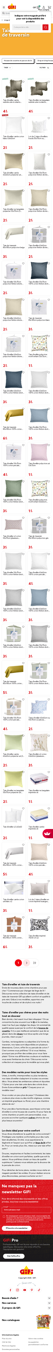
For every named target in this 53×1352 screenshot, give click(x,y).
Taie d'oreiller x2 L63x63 (12, 827)
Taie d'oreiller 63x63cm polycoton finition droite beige (12, 319)
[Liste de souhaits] (23, 82)
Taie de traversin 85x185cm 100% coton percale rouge (12, 937)
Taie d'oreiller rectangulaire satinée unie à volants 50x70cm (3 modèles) (39, 101)
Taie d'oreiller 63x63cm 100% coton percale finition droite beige (37, 864)
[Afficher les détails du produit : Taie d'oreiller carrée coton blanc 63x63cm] (14, 125)
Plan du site (6, 1339)
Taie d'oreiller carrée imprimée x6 (36, 828)
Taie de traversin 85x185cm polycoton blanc (39, 319)
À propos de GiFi (11, 1308)
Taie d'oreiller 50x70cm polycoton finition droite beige (37, 210)
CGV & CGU (6, 1342)
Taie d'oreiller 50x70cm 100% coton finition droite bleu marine (38, 283)
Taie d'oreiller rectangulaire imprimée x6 (39, 792)
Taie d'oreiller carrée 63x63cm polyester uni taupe (12, 174)
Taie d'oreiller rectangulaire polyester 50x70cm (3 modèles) (13, 210)
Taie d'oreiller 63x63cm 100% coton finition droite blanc (38, 392)
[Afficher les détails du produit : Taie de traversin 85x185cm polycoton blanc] (39, 306)
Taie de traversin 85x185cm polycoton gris (38, 537)
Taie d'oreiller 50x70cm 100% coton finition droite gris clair (38, 646)
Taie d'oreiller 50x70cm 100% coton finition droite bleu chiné (38, 428)
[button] (38, 7)
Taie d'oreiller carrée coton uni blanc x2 (13, 901)
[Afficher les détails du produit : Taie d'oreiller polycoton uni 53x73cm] (39, 452)
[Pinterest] (31, 1290)
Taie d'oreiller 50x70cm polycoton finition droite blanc (12, 283)
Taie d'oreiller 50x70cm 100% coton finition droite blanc (13, 574)
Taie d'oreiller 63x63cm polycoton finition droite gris (37, 247)
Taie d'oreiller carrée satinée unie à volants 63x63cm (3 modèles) (11, 101)
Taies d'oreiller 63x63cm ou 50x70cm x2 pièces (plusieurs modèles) (39, 719)
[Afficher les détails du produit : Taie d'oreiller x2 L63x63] (14, 815)
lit (34, 1022)
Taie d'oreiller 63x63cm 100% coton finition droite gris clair (13, 610)
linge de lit (40, 1143)
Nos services (9, 1303)
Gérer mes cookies (35, 1339)
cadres (31, 1118)
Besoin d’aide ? (10, 1298)
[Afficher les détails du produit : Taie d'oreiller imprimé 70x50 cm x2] (39, 924)
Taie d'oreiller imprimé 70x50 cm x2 (37, 937)
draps (20, 1034)
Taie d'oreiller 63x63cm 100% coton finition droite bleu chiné (38, 610)
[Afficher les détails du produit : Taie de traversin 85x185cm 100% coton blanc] (14, 851)
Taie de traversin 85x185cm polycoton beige (14, 247)
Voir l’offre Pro (13, 1256)
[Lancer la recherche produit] (3, 13)
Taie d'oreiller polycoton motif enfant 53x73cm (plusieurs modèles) (37, 356)
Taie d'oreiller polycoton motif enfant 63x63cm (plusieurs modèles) (37, 501)
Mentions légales (9, 1346)
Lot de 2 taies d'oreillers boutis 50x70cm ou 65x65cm (37, 138)
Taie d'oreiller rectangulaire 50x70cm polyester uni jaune (13, 792)
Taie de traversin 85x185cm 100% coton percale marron (12, 428)
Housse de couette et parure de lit (18, 61)
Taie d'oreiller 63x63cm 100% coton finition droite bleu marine (13, 392)
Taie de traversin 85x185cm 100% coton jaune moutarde (12, 683)
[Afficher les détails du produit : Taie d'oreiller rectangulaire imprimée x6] (39, 779)
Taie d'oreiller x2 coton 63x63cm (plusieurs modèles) (37, 755)
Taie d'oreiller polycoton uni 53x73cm (39, 465)
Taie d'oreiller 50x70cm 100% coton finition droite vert (13, 501)
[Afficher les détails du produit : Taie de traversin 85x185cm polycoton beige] (14, 234)
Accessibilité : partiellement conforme (38, 1343)
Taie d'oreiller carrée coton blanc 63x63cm (13, 138)
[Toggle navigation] (4, 7)
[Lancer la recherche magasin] (45, 27)
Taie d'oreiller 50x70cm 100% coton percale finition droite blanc (12, 465)
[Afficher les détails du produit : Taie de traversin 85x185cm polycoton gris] (39, 524)
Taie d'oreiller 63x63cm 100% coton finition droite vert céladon (13, 646)
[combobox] (7, 68)
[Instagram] (17, 1290)
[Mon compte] (44, 7)
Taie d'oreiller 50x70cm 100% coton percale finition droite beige (12, 719)
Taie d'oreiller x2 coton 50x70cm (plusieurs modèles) (12, 537)
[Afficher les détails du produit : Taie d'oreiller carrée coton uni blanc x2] (14, 888)
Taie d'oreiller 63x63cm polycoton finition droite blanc (12, 356)
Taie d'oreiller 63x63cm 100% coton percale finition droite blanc (37, 574)
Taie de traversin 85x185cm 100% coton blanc (12, 864)
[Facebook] (10, 1290)
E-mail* (6, 1207)
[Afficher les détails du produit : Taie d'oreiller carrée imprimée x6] (39, 815)
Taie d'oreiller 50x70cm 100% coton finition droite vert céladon (38, 683)
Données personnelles (11, 1349)
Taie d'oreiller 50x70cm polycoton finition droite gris (37, 174)
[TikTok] (38, 1290)
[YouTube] (24, 1290)
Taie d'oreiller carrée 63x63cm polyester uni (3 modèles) (13, 755)
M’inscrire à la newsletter (16, 1228)
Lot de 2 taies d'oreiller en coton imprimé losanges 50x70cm (38, 901)
